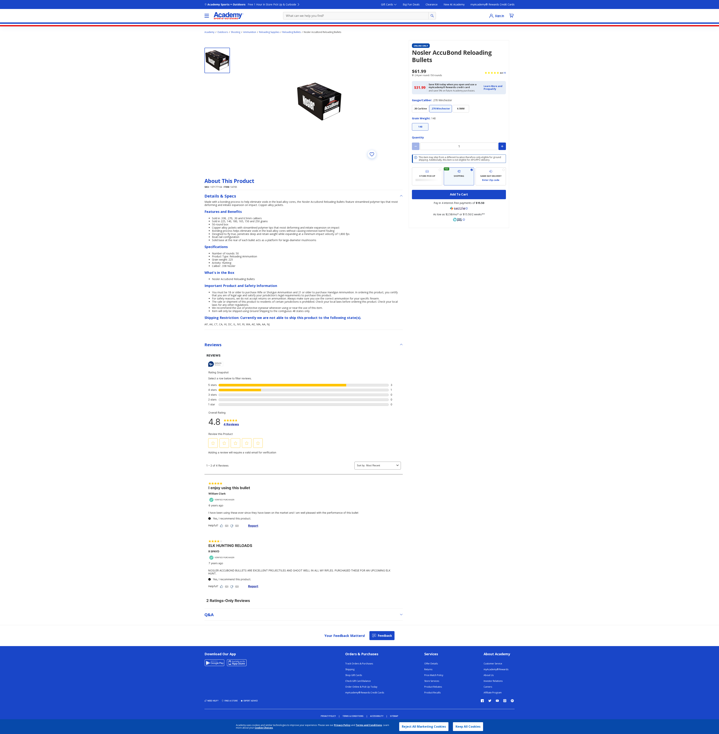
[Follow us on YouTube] (497, 700)
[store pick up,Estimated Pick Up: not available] (427, 176)
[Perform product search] (432, 15)
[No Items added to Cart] (512, 16)
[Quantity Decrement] (415, 146)
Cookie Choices (264, 728)
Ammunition (249, 32)
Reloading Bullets (291, 32)
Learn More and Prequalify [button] (493, 87)
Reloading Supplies (269, 32)
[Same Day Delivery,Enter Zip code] (491, 176)
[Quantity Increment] (502, 146)
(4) (504, 73)
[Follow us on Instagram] (505, 700)
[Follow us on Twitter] (490, 700)
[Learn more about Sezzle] (458, 208)
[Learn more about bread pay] (459, 219)
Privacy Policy (342, 725)
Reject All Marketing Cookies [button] (424, 726)
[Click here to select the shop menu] (206, 16)
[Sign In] (491, 16)
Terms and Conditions (369, 725)
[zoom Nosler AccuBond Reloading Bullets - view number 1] (319, 101)
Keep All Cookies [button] (468, 726)
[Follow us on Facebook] (482, 700)
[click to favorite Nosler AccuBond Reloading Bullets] (372, 154)
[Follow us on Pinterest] (512, 700)
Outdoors (222, 32)
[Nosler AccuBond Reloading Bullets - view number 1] (217, 60)
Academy (209, 32)
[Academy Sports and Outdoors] (228, 15)
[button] (494, 87)
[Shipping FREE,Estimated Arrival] (459, 176)
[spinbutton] (459, 146)
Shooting (235, 32)
